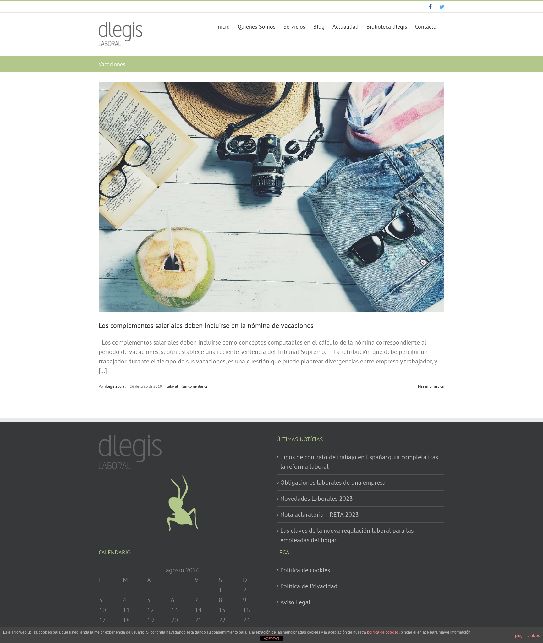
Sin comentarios (195, 386)
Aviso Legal (295, 602)
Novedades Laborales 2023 (316, 498)
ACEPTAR (271, 638)
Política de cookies (305, 570)
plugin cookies (527, 636)
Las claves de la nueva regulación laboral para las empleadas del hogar (347, 535)
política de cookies (383, 632)
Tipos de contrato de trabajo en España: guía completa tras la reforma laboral (359, 462)
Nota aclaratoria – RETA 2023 (319, 514)
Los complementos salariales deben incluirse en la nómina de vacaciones (206, 325)
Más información (431, 386)
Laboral (172, 386)
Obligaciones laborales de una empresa (333, 482)
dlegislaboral (115, 386)
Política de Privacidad (308, 586)
